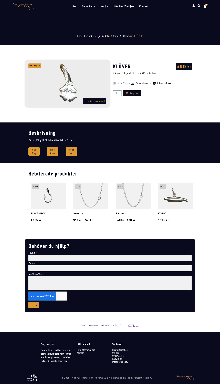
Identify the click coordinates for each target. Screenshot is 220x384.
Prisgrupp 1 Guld (164, 83)
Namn (31, 253)
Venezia (78, 213)
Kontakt (80, 352)
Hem (79, 36)
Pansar (120, 213)
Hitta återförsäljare (86, 349)
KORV (162, 213)
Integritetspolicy (120, 361)
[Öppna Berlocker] (95, 6)
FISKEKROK (38, 213)
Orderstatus (118, 355)
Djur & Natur (103, 36)
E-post (32, 263)
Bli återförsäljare (120, 349)
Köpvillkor (117, 358)
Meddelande (35, 274)
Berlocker (89, 36)
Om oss (115, 352)
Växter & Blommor (122, 36)
